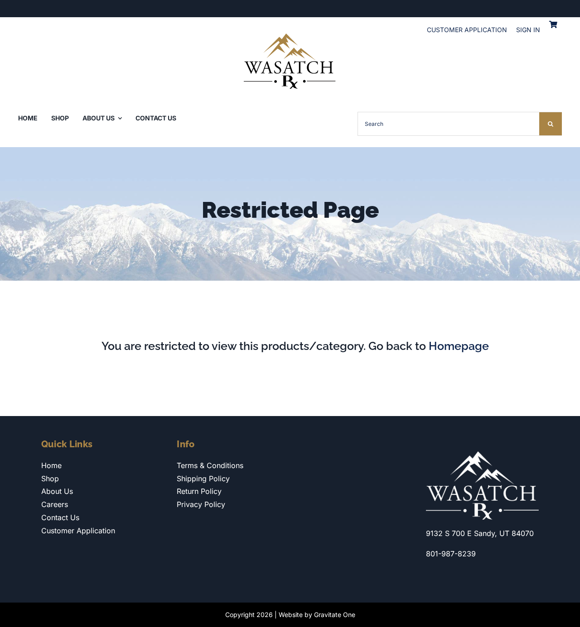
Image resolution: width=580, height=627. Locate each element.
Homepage (459, 346)
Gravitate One (334, 614)
